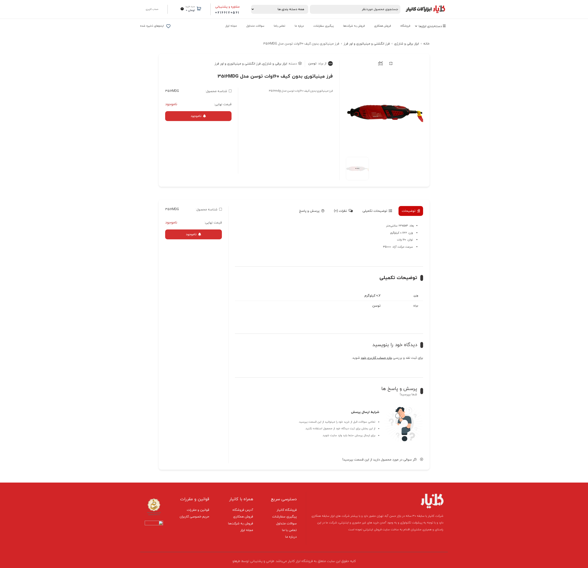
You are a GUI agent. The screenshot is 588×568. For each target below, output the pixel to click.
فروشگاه (405, 26)
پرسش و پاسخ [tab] (309, 211)
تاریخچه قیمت (379, 63)
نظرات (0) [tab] (340, 211)
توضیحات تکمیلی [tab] (374, 211)
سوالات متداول (255, 26)
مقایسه (390, 63)
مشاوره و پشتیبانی (227, 7)
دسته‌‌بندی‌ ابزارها (431, 26)
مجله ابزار (231, 26)
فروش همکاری (382, 26)
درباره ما (299, 26)
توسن (317, 63)
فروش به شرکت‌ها (354, 26)
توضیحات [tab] (409, 211)
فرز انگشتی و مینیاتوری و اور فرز (367, 44)
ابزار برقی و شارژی (406, 44)
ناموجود (196, 116)
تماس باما (279, 26)
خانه (426, 44)
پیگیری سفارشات (323, 26)
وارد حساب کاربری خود (376, 358)
